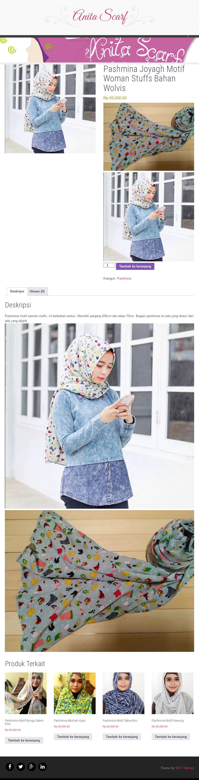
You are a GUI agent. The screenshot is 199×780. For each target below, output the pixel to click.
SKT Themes (184, 768)
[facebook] (10, 767)
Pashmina (124, 278)
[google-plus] (31, 767)
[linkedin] (42, 767)
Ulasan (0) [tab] (37, 291)
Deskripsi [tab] (17, 291)
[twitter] (21, 767)
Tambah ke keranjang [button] (24, 740)
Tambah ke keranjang (135, 266)
